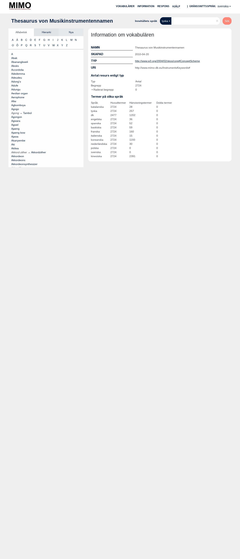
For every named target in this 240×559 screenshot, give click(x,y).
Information (145, 6)
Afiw (13, 101)
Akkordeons (18, 160)
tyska (165, 20)
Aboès (15, 65)
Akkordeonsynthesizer (24, 164)
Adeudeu (16, 77)
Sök (227, 20)
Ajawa (14, 136)
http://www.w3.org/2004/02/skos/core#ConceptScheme (167, 60)
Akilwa (15, 148)
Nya (71, 32)
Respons (163, 6)
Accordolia (17, 69)
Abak (14, 57)
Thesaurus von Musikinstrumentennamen (62, 21)
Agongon (16, 116)
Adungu (15, 89)
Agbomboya (18, 105)
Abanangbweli (19, 61)
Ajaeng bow (18, 132)
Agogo (15, 109)
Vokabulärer (125, 6)
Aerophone (17, 97)
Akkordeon (17, 156)
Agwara (15, 120)
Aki (13, 144)
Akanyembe (18, 140)
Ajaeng (15, 128)
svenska (223, 6)
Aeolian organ (19, 93)
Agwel (14, 124)
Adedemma (18, 73)
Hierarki (46, 32)
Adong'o (16, 81)
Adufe (14, 85)
